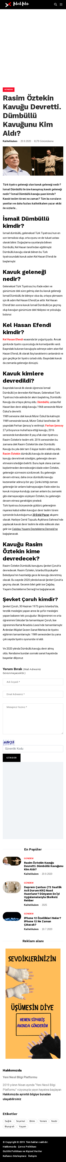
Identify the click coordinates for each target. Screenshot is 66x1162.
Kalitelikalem (10, 141)
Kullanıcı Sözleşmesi (14, 1156)
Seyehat (20, 1121)
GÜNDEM (8, 90)
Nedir (54, 1121)
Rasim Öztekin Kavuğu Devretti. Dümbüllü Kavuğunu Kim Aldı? (43, 866)
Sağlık (8, 1121)
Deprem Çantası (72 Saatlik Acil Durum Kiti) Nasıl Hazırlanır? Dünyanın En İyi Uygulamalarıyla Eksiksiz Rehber (43, 894)
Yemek (43, 1121)
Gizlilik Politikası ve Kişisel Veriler (22, 1151)
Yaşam (22, 1126)
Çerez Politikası (27, 1146)
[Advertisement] (33, 51)
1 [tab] (33, 169)
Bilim (32, 1121)
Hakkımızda (12, 1070)
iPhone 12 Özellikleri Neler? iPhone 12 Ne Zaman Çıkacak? (42, 921)
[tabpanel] (33, 161)
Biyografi (9, 1126)
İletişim (32, 1156)
